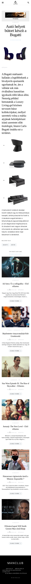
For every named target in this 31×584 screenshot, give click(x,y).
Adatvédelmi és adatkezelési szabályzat (11, 571)
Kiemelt (10, 330)
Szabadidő (15, 22)
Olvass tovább (14, 301)
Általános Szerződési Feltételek (16, 573)
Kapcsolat (9, 568)
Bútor (13, 244)
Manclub (13, 289)
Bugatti (5, 244)
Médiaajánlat (19, 568)
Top (22, 330)
